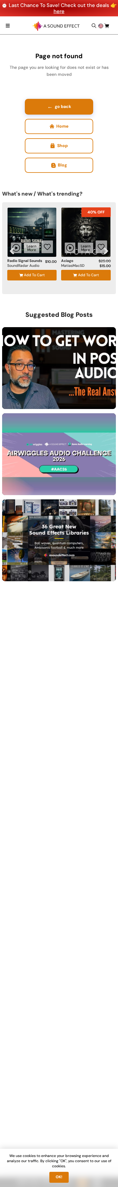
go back (59, 106)
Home (62, 126)
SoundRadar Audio (23, 265)
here (59, 11)
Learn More (31, 248)
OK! (59, 1177)
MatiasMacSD (72, 265)
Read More (89, 398)
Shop (62, 145)
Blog (62, 165)
